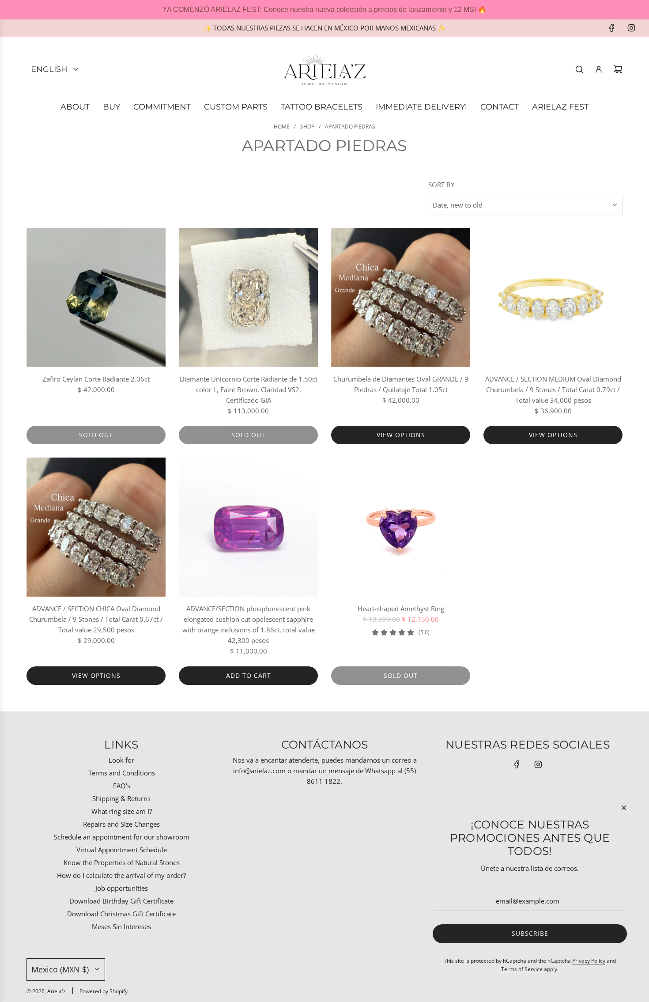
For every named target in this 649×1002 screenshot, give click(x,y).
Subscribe (530, 933)
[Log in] (598, 69)
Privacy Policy (588, 960)
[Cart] (618, 69)
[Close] (624, 807)
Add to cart (248, 675)
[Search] (579, 69)
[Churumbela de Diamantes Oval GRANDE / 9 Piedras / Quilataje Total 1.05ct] (400, 297)
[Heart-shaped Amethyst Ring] (400, 527)
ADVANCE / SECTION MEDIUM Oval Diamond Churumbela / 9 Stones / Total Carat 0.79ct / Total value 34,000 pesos (553, 389)
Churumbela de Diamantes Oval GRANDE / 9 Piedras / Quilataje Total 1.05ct (400, 384)
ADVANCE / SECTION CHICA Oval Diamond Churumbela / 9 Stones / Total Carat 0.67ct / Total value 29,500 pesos (96, 619)
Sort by (441, 184)
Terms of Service (522, 969)
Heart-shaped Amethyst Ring (401, 608)
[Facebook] (612, 27)
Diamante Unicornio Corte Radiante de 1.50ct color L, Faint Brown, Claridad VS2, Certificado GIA (248, 389)
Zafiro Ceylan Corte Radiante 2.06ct (96, 378)
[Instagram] (631, 27)
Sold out (96, 435)
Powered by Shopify (103, 991)
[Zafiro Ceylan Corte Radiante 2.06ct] (96, 297)
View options (401, 435)
